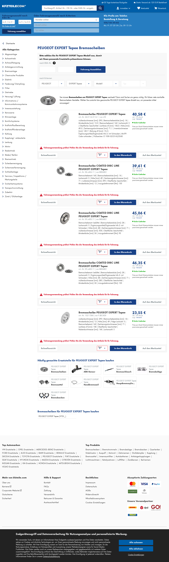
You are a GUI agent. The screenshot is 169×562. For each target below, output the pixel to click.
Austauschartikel (51, 502)
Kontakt (47, 482)
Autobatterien (122, 456)
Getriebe (9, 92)
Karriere (5, 486)
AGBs (88, 490)
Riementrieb (10, 159)
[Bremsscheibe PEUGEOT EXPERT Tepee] (64, 119)
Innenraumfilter (106, 456)
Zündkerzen (133, 460)
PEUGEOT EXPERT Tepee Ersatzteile (92, 43)
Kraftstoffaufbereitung (15, 125)
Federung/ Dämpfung (15, 84)
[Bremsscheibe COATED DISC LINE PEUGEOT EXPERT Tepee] (65, 171)
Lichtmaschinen (93, 460)
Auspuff (102, 453)
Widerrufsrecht (92, 494)
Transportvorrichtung (14, 188)
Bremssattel (91, 456)
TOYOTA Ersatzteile (31, 456)
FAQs (46, 486)
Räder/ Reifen (11, 155)
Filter (7, 88)
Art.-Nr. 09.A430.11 (93, 219)
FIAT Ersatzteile (72, 456)
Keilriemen (145, 460)
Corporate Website (10, 490)
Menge (100, 154)
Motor (7, 146)
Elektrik (8, 79)
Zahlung (47, 490)
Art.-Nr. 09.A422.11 (93, 269)
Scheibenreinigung (13, 163)
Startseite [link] (10, 43)
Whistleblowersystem (95, 498)
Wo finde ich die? (8, 26)
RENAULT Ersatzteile (65, 453)
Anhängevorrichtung (14, 67)
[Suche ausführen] (100, 8)
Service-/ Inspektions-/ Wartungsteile (15, 178)
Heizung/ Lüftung (12, 96)
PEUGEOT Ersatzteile (52, 456)
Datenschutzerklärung (51, 556)
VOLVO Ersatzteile (10, 467)
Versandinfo (49, 494)
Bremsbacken (141, 449)
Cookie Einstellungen (136, 555)
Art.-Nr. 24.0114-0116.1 (92, 117)
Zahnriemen (123, 453)
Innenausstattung (12, 108)
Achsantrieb (10, 58)
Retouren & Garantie (53, 498)
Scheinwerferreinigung (15, 167)
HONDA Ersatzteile (47, 463)
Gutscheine (7, 494)
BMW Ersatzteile (46, 453)
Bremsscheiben (93, 449)
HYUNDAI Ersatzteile (29, 460)
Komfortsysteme (12, 121)
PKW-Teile (42, 43)
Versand (139, 119)
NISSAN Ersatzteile (11, 463)
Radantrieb (10, 150)
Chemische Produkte (14, 75)
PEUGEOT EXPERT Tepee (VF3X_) (52, 416)
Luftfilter (121, 460)
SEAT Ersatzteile (9, 460)
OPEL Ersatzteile (26, 449)
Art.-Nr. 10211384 (92, 315)
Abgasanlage (11, 54)
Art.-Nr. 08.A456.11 (93, 172)
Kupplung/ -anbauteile (15, 138)
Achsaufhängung (12, 62)
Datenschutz (91, 486)
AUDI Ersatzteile (28, 453)
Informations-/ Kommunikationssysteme (16, 102)
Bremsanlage (11, 71)
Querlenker (155, 449)
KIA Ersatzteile (29, 463)
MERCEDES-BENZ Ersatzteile (50, 449)
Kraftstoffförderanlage (15, 129)
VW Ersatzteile (8, 449)
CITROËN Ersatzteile (71, 460)
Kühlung (8, 134)
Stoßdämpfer (138, 453)
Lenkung (8, 142)
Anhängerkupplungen (140, 456)
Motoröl (112, 453)
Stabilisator (91, 453)
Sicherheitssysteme (14, 183)
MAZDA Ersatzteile (50, 460)
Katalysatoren (108, 460)
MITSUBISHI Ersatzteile (69, 463)
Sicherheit (6, 498)
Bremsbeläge (126, 449)
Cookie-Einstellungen (95, 502)
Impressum (90, 482)
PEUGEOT (53, 43)
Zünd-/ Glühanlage (13, 196)
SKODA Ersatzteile (10, 456)
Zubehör (8, 192)
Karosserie (9, 112)
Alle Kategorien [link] (10, 49)
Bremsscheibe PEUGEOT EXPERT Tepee (102, 114)
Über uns (6, 482)
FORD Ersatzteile (10, 453)
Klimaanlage (10, 117)
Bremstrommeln (109, 449)
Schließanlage (11, 172)
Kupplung (151, 453)
